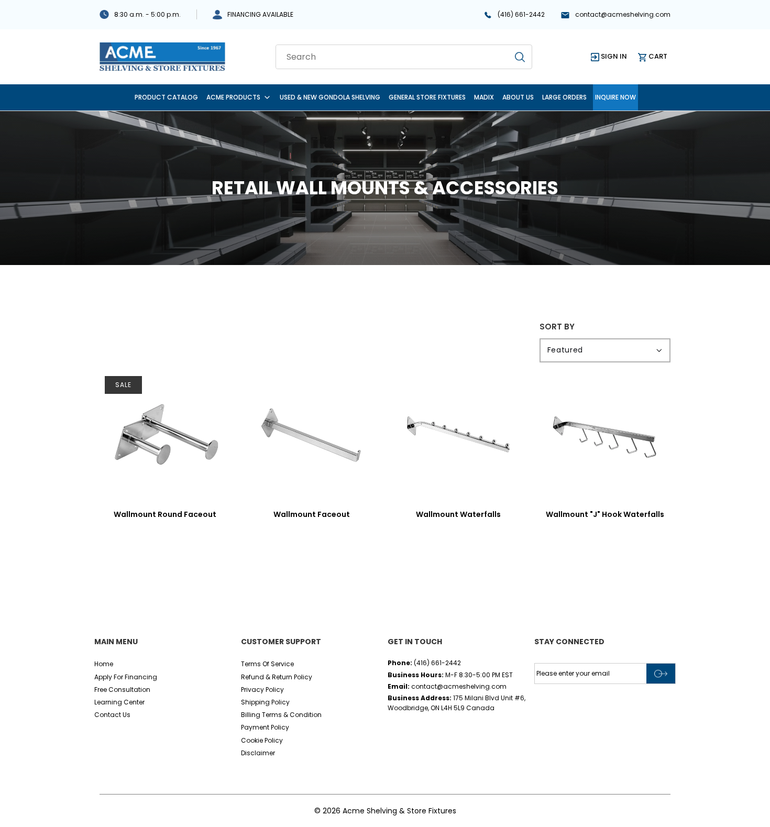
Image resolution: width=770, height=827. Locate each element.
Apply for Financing (125, 676)
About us (518, 97)
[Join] (660, 673)
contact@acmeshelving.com (622, 14)
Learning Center (119, 702)
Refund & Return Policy (276, 676)
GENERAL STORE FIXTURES (427, 97)
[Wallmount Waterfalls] (458, 436)
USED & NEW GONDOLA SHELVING (330, 97)
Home (103, 663)
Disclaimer (258, 752)
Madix (484, 97)
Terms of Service (267, 663)
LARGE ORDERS (564, 97)
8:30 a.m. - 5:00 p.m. (147, 14)
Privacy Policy (262, 689)
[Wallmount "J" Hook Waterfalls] (605, 436)
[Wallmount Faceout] (311, 436)
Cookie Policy (262, 740)
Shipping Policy (265, 702)
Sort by (557, 326)
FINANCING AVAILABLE (260, 14)
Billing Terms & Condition (281, 714)
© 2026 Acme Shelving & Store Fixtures (385, 811)
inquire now (615, 97)
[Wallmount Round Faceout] (165, 436)
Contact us (112, 714)
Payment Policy (265, 727)
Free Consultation (122, 689)
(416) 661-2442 (521, 14)
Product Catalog (166, 97)
